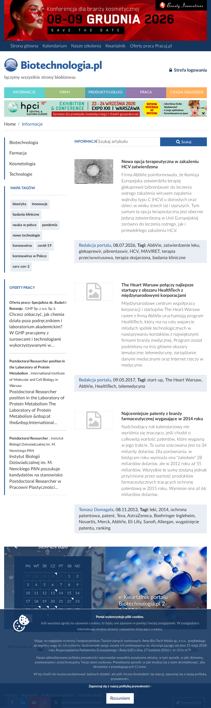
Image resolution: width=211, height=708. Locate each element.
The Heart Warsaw (183, 380)
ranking (103, 528)
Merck (104, 522)
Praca (146, 92)
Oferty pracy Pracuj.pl (151, 46)
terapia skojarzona (132, 258)
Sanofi (149, 522)
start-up (155, 380)
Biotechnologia (23, 142)
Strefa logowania (190, 70)
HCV (134, 251)
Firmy (65, 92)
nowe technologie (26, 235)
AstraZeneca (139, 516)
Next (87, 547)
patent (108, 516)
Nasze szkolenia (86, 46)
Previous (18, 547)
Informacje (24, 92)
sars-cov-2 (21, 266)
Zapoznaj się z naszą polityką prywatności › (120, 686)
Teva (121, 516)
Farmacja (18, 153)
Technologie (20, 174)
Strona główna (24, 46)
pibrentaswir (115, 251)
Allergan (165, 522)
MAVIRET (150, 251)
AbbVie (154, 245)
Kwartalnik (116, 46)
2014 (163, 510)
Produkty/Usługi (105, 92)
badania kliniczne (26, 214)
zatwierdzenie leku (181, 245)
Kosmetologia (22, 164)
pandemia (49, 225)
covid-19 (45, 245)
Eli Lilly (134, 522)
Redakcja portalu (95, 245)
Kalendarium (55, 46)
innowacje (40, 204)
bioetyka (19, 204)
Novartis (87, 522)
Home (10, 124)
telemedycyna (131, 386)
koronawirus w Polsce (30, 256)
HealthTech (105, 386)
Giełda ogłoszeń (186, 92)
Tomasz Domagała (96, 510)
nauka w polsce (25, 225)
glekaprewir (90, 251)
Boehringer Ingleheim (174, 516)
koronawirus (22, 245)
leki (153, 510)
